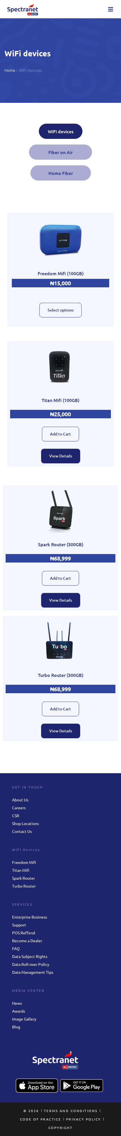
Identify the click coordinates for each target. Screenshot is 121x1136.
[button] (110, 9)
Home (10, 70)
